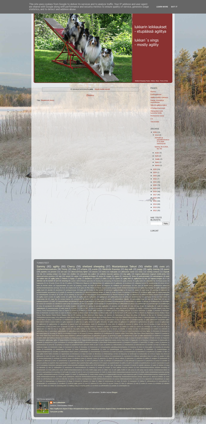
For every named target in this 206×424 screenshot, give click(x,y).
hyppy (72, 278)
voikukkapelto (43, 294)
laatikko (159, 351)
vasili (158, 306)
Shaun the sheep (131, 315)
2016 (155, 198)
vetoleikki (158, 383)
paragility (90, 303)
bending (152, 324)
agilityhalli (133, 322)
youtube (113, 385)
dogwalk (166, 272)
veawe (143, 383)
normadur (49, 303)
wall (52, 294)
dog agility (127, 274)
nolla (167, 356)
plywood (164, 290)
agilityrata (119, 283)
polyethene (149, 360)
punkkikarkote (145, 363)
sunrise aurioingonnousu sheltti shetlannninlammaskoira (94, 379)
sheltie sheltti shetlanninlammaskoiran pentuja (154, 372)
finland (64, 278)
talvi (60, 276)
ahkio (127, 297)
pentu (101, 276)
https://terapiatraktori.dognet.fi (80, 409)
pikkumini (48, 360)
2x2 (110, 278)
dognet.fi (101, 329)
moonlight (166, 301)
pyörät (134, 365)
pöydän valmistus (144, 365)
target (167, 379)
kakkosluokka (117, 344)
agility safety (114, 322)
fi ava (117, 331)
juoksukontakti (144, 276)
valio (122, 383)
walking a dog (73, 385)
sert (79, 372)
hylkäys (146, 338)
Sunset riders (41, 319)
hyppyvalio (134, 340)
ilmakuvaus (153, 340)
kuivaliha (55, 351)
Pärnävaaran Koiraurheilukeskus (98, 294)
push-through (153, 303)
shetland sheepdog (93, 266)
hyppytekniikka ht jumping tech (69, 340)
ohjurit (110, 358)
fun (166, 299)
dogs (108, 329)
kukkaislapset (158, 276)
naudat (162, 356)
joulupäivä (127, 342)
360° (86, 308)
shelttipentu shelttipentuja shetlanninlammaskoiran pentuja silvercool (127, 376)
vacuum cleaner (113, 383)
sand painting (46, 372)
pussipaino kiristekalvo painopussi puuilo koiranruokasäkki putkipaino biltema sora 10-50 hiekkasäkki (73, 365)
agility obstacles (161, 288)
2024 (155, 172)
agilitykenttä (109, 283)
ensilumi (155, 329)
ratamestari (68, 367)
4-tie (92, 308)
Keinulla (157, 310)
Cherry (71, 266)
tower (118, 381)
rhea (74, 269)
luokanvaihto (143, 354)
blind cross (56, 326)
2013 (155, 207)
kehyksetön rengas (56, 347)
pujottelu (44, 272)
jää (102, 344)
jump (79, 278)
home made (124, 338)
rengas (108, 276)
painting (155, 290)
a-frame (84, 269)
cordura (124, 326)
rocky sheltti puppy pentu (93, 370)
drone (162, 283)
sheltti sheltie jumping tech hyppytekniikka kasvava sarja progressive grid (113, 374)
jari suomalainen (60, 342)
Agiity (111, 308)
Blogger (114, 392)
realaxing (92, 367)
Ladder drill (75, 281)
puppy (140, 269)
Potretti (142, 313)
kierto (140, 347)
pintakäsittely (63, 360)
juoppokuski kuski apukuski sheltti (82, 344)
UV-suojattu (165, 294)
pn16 (88, 360)
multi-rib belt (97, 356)
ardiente (120, 324)
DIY (62, 294)
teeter (41, 381)
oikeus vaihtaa (119, 358)
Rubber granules (87, 281)
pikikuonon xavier (127, 272)
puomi (166, 269)
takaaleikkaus (159, 379)
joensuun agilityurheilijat (75, 342)
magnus (107, 285)
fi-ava (123, 331)
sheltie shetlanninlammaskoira (48, 374)
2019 (155, 188)
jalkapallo (39, 342)
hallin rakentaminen (146, 335)
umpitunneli (72, 288)
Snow (134, 276)
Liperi (62, 313)
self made (65, 372)
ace (118, 319)
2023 (155, 176)
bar (155, 297)
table (125, 306)
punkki (137, 363)
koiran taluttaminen (81, 349)
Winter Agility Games (91, 319)
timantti (77, 381)
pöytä (62, 292)
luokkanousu (155, 301)
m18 (151, 354)
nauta (41, 303)
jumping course (81, 285)
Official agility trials (106, 313)
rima (40, 306)
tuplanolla (150, 306)
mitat (78, 356)
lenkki (90, 354)
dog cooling (91, 329)
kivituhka (158, 347)
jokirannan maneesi (91, 342)
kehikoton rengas (42, 347)
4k (106, 308)
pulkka (124, 363)
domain (115, 329)
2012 (155, 210)
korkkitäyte (149, 349)
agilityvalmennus (116, 297)
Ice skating (70, 294)
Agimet (67, 310)
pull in (130, 363)
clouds (79, 326)
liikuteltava (98, 354)
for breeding (67, 333)
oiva (83, 303)
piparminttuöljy (74, 360)
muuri (130, 290)
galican (78, 335)
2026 (155, 132)
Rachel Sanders (118, 294)
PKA (136, 313)
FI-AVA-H (82, 310)
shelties (73, 274)
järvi (97, 344)
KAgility (150, 310)
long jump (124, 354)
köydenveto (151, 351)
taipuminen (148, 379)
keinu (104, 272)
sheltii (74, 374)
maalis (157, 159)
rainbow (161, 365)
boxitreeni (128, 283)
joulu (71, 285)
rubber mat (107, 370)
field (149, 299)
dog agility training (79, 329)
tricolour (135, 292)
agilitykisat (137, 278)
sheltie (148, 266)
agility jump (55, 278)
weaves (95, 272)
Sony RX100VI (162, 317)
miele (63, 356)
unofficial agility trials (148, 292)
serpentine (79, 292)
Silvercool (135, 294)
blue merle (163, 297)
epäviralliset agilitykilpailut (58, 331)
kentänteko (130, 301)
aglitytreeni (63, 324)
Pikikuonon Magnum (82, 283)
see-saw (64, 272)
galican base (87, 335)
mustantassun (116, 356)
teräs (114, 292)
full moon (82, 333)
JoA (78, 294)
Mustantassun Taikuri (124, 266)
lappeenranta (65, 354)
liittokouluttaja (108, 354)
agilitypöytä (103, 297)
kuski (114, 351)
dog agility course (64, 329)
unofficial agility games (75, 383)
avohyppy (147, 297)
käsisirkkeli (141, 351)
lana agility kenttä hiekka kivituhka (48, 354)
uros (86, 383)
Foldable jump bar (111, 310)
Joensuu (125, 276)
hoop (132, 338)
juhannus (164, 342)
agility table (139, 281)
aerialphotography (137, 319)
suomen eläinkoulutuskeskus (123, 379)
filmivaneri (156, 331)
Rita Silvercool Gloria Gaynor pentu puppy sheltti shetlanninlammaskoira (112, 288)
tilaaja (70, 381)
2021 (155, 182)
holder (117, 338)
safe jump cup (141, 370)
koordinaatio (139, 349)
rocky (140, 272)
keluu (76, 347)
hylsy (158, 338)
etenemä (103, 331)
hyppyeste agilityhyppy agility (48, 340)
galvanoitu (97, 335)
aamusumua (110, 319)
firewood (164, 331)
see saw (138, 285)
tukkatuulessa (151, 381)
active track (125, 319)
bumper (65, 326)
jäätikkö (108, 344)
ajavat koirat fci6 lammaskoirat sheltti (82, 324)
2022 (155, 179)
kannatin (150, 344)
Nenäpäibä (94, 313)
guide (119, 335)
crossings (147, 326)
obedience (88, 278)
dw (41, 274)
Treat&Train (58, 319)
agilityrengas (165, 322)
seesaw (69, 292)
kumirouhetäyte (96, 351)
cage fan (54, 299)
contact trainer (65, 299)
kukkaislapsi (84, 351)
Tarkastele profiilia (56, 412)
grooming (113, 335)
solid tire (83, 306)
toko (131, 306)
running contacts (153, 272)
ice (47, 283)
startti (57, 379)
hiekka (67, 338)
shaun (64, 274)
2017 (155, 195)
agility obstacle (89, 322)
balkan (136, 324)
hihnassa (99, 338)
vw (40, 385)
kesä (157, 135)
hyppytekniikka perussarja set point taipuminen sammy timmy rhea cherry (105, 340)
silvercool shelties (157, 376)
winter (76, 276)
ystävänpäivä (123, 385)
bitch (49, 326)
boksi (91, 290)
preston (53, 272)
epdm (109, 299)
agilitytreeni (42, 324)
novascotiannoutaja (45, 358)
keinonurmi (68, 347)
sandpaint (48, 306)
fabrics (110, 331)
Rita (128, 294)
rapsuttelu (42, 367)
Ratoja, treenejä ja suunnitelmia (157, 101)
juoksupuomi (119, 301)
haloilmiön (158, 335)
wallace (70, 283)
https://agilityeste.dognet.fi (59, 409)
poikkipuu (95, 360)
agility (56, 266)
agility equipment (67, 322)
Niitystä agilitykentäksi (159, 105)
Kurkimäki (45, 313)
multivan (106, 356)
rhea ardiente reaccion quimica (123, 367)
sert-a (85, 372)
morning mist (87, 356)
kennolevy (84, 347)
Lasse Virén (54, 313)
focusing (52, 333)
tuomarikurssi (163, 381)
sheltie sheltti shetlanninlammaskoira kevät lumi (123, 372)
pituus (132, 303)
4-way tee (99, 308)
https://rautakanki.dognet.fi (142, 409)
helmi (157, 162)
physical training (111, 303)
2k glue (81, 288)
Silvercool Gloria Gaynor (150, 294)
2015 (155, 201)
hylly (153, 338)
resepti (100, 367)
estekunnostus (93, 331)
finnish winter (47, 285)
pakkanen (139, 358)
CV (152, 119)
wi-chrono (95, 385)
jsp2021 (135, 342)
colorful (99, 326)
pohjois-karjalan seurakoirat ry (47, 292)
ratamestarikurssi (80, 367)
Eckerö (74, 310)
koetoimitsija (48, 349)
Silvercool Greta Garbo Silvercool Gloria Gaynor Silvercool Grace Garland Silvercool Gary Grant (112, 317)
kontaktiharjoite (114, 349)
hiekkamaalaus (76, 338)
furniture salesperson (94, 333)
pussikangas (165, 303)
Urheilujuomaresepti (158, 108)
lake (166, 351)
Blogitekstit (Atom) (47, 100)
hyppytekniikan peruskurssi (67, 301)
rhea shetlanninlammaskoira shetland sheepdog (151, 367)
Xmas (102, 319)
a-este (95, 269)
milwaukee (71, 356)
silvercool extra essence (46, 276)
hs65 (53, 301)
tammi (157, 165)
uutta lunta (102, 383)
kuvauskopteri (130, 351)
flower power (162, 281)
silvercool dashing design (94, 292)
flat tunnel (99, 290)
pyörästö (127, 365)
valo (137, 383)
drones (130, 329)
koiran (69, 349)
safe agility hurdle (119, 370)
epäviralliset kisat (138, 299)
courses (138, 326)
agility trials (72, 297)
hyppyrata (40, 283)
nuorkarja (56, 358)
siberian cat (41, 281)
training (127, 292)
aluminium (59, 290)
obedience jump (79, 358)
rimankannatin (41, 370)
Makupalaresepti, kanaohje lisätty (157, 112)
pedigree (154, 358)
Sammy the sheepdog (103, 281)
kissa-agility (148, 347)
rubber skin (43, 278)
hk (111, 338)
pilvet (54, 360)
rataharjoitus (58, 367)
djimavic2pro (40, 329)
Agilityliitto (132, 308)
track (120, 292)
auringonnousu (71, 290)
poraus (157, 360)
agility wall (82, 297)
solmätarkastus (48, 379)
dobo (49, 329)
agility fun (79, 322)
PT (83, 294)
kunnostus (106, 351)
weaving (65, 281)
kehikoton (164, 344)
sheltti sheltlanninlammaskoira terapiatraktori (153, 374)
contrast (106, 326)
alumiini (50, 290)
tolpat (93, 381)
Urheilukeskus (68, 319)
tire (64, 283)
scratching (56, 372)
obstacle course (92, 358)
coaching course (88, 326)
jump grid (100, 301)
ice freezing (144, 340)
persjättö (39, 360)
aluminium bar (136, 297)
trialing (142, 381)
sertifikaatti (58, 306)
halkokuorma (128, 335)
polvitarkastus (118, 360)
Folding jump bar (125, 310)
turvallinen (62, 383)
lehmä (146, 301)
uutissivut (93, 383)
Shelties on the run (147, 315)
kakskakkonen (140, 344)
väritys (52, 385)
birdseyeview (41, 326)
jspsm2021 (144, 342)
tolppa (100, 381)
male (47, 356)
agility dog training (146, 288)
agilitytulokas (53, 324)
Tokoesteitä (155, 122)
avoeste (128, 324)
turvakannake (41, 383)
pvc (58, 283)
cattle (72, 326)
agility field (127, 278)
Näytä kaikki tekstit (102, 89)
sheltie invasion (71, 306)
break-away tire (42, 299)
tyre (57, 281)
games (105, 335)
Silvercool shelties (149, 317)
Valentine (79, 319)
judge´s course (154, 342)
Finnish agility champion (95, 310)
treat (63, 288)
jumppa (67, 344)
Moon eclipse (84, 313)
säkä (104, 278)
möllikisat (116, 285)
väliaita (45, 385)
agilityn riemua (154, 322)
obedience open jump (62, 303)
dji (166, 326)
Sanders (117, 281)
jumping (59, 344)
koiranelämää (95, 349)
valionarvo (130, 383)
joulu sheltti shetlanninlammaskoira (111, 342)
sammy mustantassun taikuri (158, 370)
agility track (40, 290)
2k (57, 294)
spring (91, 306)
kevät (99, 285)
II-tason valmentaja (139, 310)
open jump (145, 290)
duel (136, 329)
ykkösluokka (105, 385)
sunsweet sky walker (88, 274)
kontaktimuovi (127, 349)
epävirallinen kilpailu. (122, 299)
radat (154, 365)
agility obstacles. (102, 322)
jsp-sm (81, 301)
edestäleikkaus (145, 329)
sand (38, 372)
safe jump (131, 370)
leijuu (84, 354)
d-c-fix (161, 326)
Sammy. (109, 315)
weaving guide (53, 308)
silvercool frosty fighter (79, 272)
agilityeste (123, 322)
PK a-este (129, 313)
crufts (154, 326)
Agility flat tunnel (121, 308)
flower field (158, 299)
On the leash (119, 313)
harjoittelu (166, 335)
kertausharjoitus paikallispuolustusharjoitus (114, 347)
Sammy (41, 266)
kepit (92, 285)
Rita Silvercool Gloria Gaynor (94, 315)
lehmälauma (76, 354)
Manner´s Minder (72, 313)
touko (157, 153)
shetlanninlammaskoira (47, 269)
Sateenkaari (119, 315)
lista (117, 354)
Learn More (162, 7)
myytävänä (127, 356)
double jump (153, 283)
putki (167, 276)
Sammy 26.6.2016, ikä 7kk (161, 148)
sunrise (72, 379)
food (59, 333)
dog (55, 329)
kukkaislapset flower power (69, 351)
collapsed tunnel (140, 283)
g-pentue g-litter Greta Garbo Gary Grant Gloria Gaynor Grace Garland (137, 333)
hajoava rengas (156, 278)
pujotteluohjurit (114, 363)
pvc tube (110, 365)
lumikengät (133, 354)
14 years (73, 308)
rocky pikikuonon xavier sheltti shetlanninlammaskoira (65, 370)
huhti (157, 156)
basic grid (82, 290)
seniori (73, 372)
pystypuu (119, 365)
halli (136, 335)
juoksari (109, 301)
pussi (97, 278)
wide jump (64, 308)
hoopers (139, 338)
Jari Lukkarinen (59, 402)
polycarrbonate (130, 360)
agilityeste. (93, 297)
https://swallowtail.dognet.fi (122, 409)
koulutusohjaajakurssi (43, 351)
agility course (60, 297)
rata (49, 367)
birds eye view (162, 324)
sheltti (162, 267)
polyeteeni (140, 360)
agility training (153, 269)
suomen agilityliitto (102, 306)
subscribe (64, 379)
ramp (167, 365)
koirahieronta (60, 349)
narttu (155, 356)
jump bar (51, 344)
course (131, 326)
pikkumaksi (124, 303)
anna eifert (111, 324)
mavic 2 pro (55, 356)
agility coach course (46, 297)
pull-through (142, 303)
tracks (125, 381)
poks (52, 283)
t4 (142, 379)
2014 (155, 204)
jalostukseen (49, 342)
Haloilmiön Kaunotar (111, 269)
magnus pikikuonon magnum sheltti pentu (150, 274)
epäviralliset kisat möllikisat (77, 331)
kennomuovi (94, 347)
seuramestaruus (94, 372)
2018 (155, 191)
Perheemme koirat (157, 116)
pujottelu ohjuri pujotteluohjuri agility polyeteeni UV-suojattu (89, 363)
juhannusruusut (41, 344)
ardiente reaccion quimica (109, 274)
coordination (115, 326)
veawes (150, 383)
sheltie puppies (65, 374)
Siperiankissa (97, 283)
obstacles (103, 358)
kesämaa (133, 347)
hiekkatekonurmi (89, 338)
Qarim (117, 278)
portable (164, 360)
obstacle (76, 303)
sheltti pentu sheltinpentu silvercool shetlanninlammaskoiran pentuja (80, 376)
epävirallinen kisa (42, 331)
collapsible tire (150, 281)
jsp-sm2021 (91, 301)
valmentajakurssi (163, 292)
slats (107, 292)
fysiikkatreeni (108, 333)
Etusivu (90, 95)
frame (75, 333)
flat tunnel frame (42, 333)
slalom (116, 276)
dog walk (128, 269)
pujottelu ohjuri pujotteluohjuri (59, 363)
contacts (77, 299)
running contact (52, 274)
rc (166, 278)
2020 (155, 185)
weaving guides (85, 385)
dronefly (122, 329)
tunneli (50, 281)
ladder (139, 301)
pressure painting (42, 363)
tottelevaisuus (109, 381)
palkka (147, 358)
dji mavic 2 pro (88, 299)
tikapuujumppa (50, 381)
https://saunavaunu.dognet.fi (101, 409)
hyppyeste (166, 338)
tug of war (140, 306)
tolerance (86, 381)
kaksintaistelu (129, 344)
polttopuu (109, 360)
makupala (113, 272)
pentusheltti (163, 358)
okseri (137, 290)
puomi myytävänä (158, 363)
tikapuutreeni (62, 381)
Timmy (64, 269)
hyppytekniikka (61, 285)
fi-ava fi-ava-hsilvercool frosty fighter (138, 331)
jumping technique (89, 276)
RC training (77, 315)
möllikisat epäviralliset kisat (142, 356)
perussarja (100, 303)
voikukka (166, 383)
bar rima (144, 324)
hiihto (106, 338)
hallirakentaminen (43, 301)
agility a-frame (127, 281)
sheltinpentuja (83, 374)
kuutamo (121, 351)
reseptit (107, 367)
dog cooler (100, 299)
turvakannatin (52, 383)
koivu (104, 349)
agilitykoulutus (142, 322)
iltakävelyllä (163, 340)
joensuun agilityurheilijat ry (115, 290)
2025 (155, 169)
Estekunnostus (156, 94)
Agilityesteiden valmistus (159, 97)
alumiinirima (101, 324)
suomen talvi (116, 306)
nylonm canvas (67, 358)
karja (156, 344)
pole (102, 360)
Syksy (50, 319)
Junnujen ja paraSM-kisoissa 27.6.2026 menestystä (162, 140)
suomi (137, 379)
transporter (133, 381)
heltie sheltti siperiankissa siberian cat (51, 338)
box (146, 278)
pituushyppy (127, 285)
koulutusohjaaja (162, 349)
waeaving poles (62, 385)
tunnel (68, 276)
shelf (103, 372)
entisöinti (164, 329)
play (82, 360)
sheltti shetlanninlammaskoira (46, 376)
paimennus (130, 358)
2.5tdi (81, 308)
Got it (174, 7)
